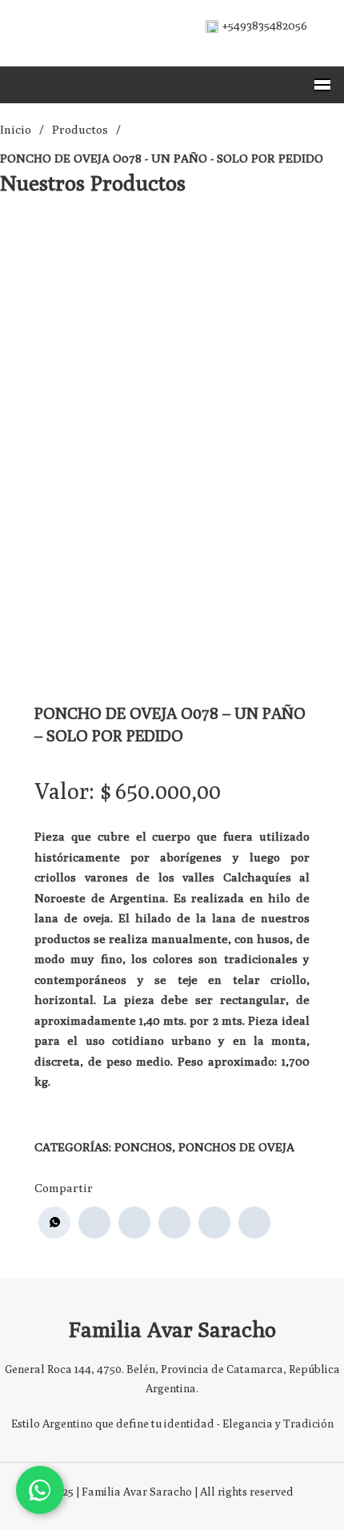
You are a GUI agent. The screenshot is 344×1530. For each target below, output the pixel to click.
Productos (80, 129)
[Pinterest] (214, 1223)
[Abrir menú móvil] (322, 84)
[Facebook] (94, 1223)
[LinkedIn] (174, 1223)
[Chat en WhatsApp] (40, 1490)
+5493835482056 (264, 25)
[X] (134, 1223)
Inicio (15, 129)
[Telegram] (254, 1223)
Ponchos (143, 1147)
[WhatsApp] (54, 1223)
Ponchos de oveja (236, 1147)
